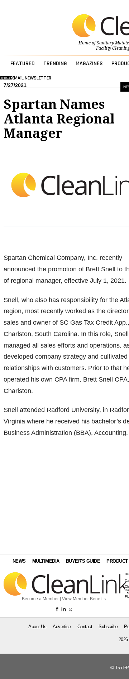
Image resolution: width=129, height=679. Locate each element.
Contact (84, 626)
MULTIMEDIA (45, 561)
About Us (37, 626)
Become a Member (40, 598)
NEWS (19, 561)
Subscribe (108, 626)
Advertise (62, 626)
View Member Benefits (84, 598)
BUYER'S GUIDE (83, 561)
